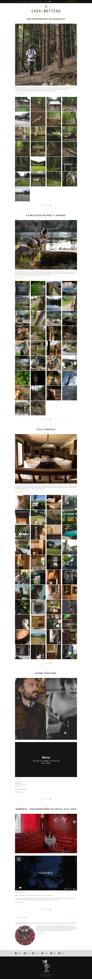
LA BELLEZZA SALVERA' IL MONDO (46, 215)
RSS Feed (62, 953)
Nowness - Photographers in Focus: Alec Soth (46, 809)
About (41, 1)
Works (30, 1)
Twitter (28, 953)
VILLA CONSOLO (46, 429)
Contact (46, 1)
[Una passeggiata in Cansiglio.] (46, 86)
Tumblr (54, 953)
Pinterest (45, 953)
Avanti (75, 917)
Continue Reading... (19, 93)
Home (17, 1)
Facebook (19, 953)
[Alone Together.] (46, 740)
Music (34, 1)
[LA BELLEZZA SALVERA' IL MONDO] (46, 270)
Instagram (36, 953)
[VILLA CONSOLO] (46, 484)
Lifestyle (21, 1)
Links (38, 1)
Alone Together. (46, 673)
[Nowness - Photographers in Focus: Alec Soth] (46, 854)
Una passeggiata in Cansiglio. (46, 19)
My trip (26, 1)
